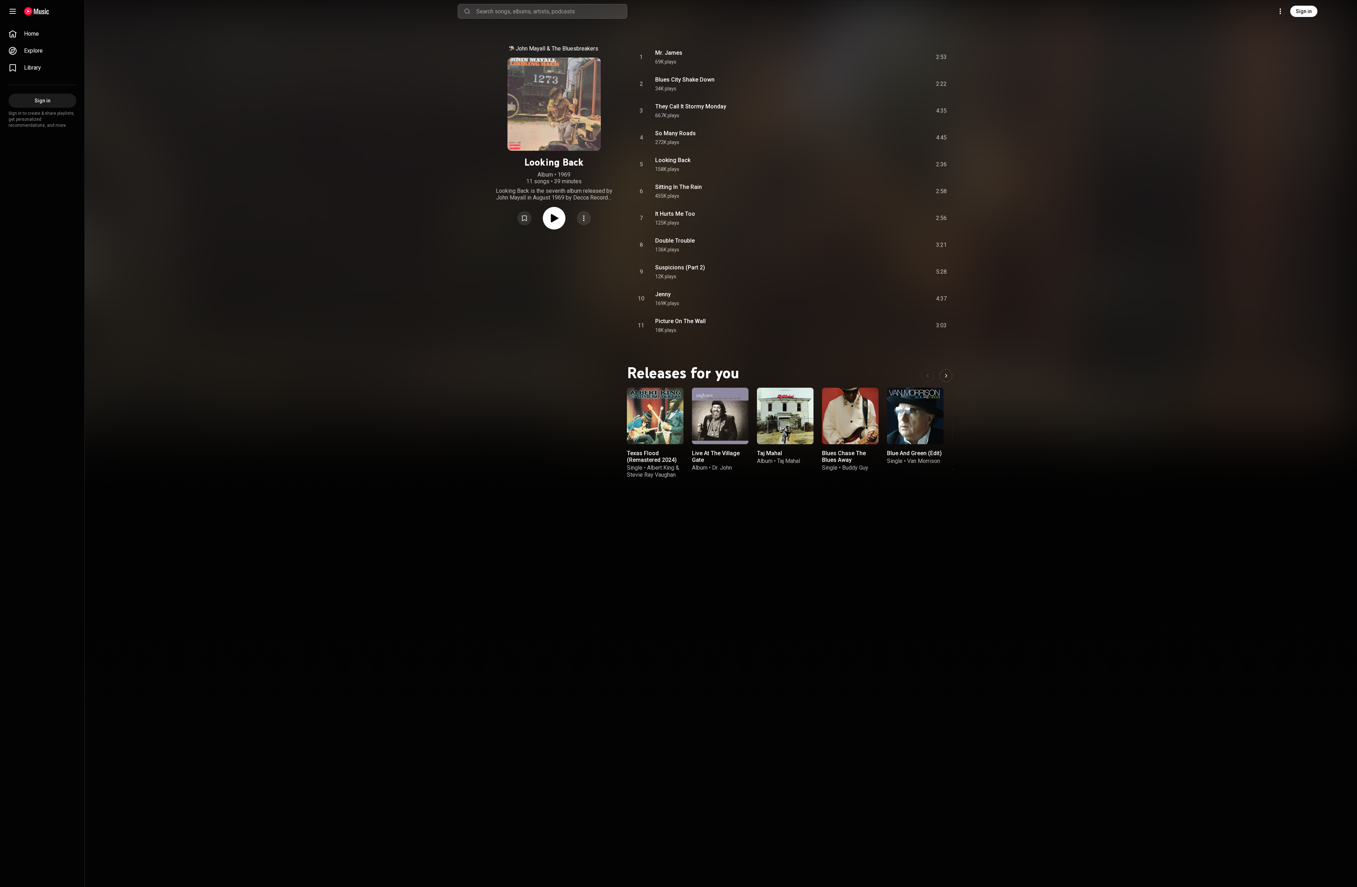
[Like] (884, 57)
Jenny (663, 294)
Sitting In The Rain (678, 187)
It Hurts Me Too (675, 213)
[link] (42, 33)
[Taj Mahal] (785, 416)
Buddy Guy (855, 467)
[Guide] (12, 11)
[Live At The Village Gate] (720, 416)
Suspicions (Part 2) (680, 267)
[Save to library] (524, 218)
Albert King (660, 467)
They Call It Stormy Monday (690, 106)
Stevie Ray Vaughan (651, 474)
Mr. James (668, 52)
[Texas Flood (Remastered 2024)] (655, 416)
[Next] (946, 376)
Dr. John (722, 467)
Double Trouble (675, 240)
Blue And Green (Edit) (914, 453)
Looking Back (673, 160)
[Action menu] (584, 218)
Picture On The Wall (680, 321)
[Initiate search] (467, 11)
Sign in (1304, 11)
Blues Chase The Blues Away (844, 456)
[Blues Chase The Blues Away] (850, 416)
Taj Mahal (769, 453)
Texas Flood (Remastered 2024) (652, 456)
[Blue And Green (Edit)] (915, 416)
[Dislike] (899, 57)
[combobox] (551, 11)
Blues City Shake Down (685, 79)
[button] (524, 218)
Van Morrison (923, 461)
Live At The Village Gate (716, 456)
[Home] (36, 11)
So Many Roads (675, 133)
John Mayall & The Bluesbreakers (557, 48)
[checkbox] (942, 57)
